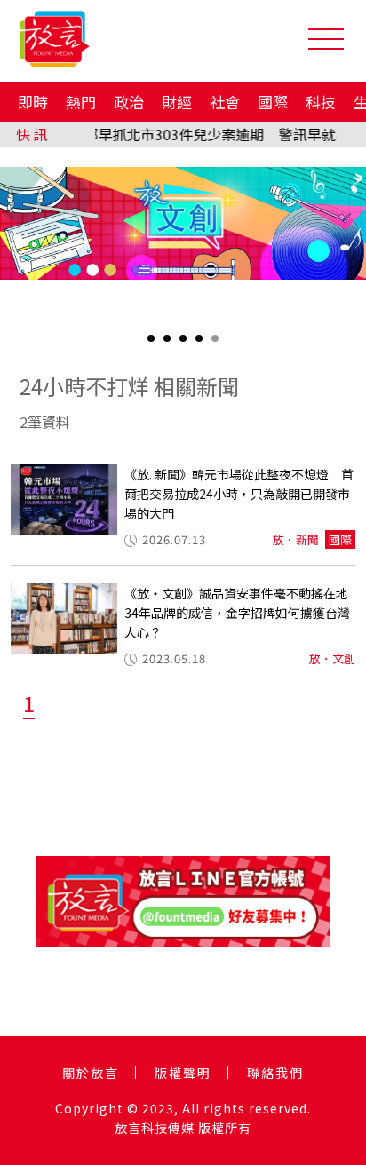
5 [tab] (216, 344)
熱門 (81, 102)
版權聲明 (183, 1073)
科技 (321, 102)
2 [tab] (168, 344)
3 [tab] (184, 344)
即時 (33, 102)
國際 (273, 102)
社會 (225, 102)
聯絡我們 (275, 1073)
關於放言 (90, 1073)
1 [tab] (152, 344)
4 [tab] (200, 344)
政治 (129, 102)
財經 (177, 102)
